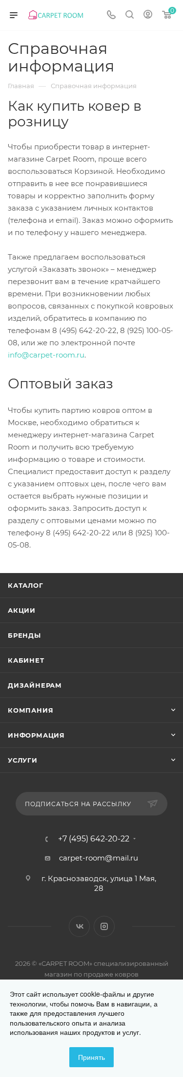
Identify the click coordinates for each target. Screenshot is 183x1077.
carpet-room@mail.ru (98, 857)
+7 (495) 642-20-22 (93, 839)
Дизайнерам (35, 685)
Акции (22, 610)
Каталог (25, 585)
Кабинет (26, 660)
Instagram (104, 926)
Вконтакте (79, 926)
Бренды (24, 635)
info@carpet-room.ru (46, 354)
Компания (30, 710)
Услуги (23, 760)
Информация (36, 735)
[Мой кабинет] (147, 15)
